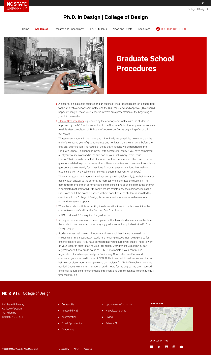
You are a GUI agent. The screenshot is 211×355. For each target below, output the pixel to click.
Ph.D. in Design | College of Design (105, 17)
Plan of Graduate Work (71, 121)
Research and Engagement (69, 28)
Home (25, 28)
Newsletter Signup (116, 310)
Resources (144, 28)
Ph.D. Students (98, 28)
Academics (41, 28)
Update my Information (119, 304)
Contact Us (68, 304)
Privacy (76, 349)
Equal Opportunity (72, 323)
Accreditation (69, 316)
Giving (109, 316)
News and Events (122, 28)
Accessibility (64, 349)
